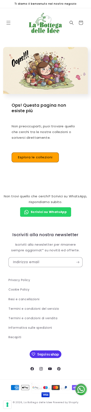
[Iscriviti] (77, 262)
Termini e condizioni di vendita (33, 318)
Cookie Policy (19, 289)
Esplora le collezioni (35, 157)
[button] (8, 22)
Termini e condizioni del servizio (33, 309)
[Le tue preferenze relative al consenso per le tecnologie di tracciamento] (7, 405)
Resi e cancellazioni (24, 299)
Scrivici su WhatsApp (49, 212)
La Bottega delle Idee (38, 402)
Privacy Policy (19, 280)
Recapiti (14, 337)
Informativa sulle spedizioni (30, 328)
